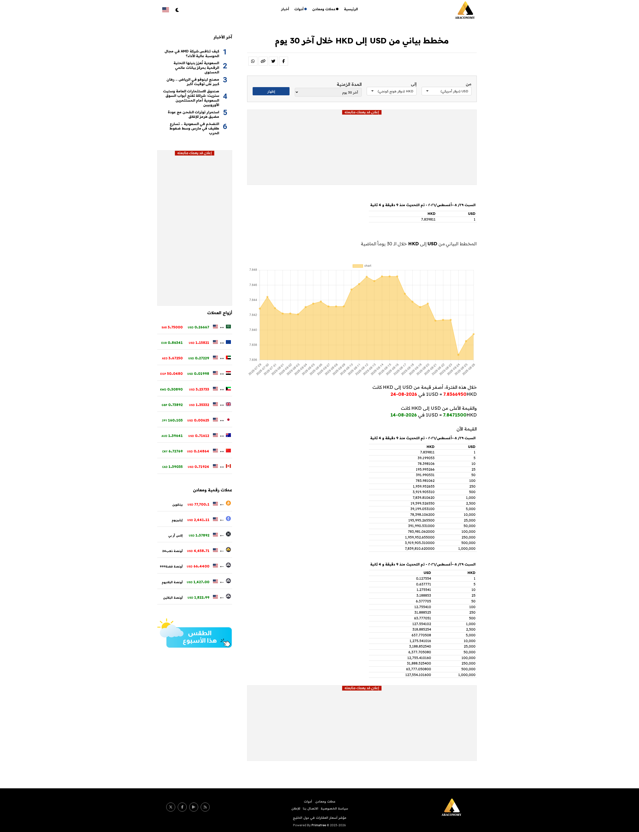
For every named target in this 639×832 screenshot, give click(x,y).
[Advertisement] (362, 150)
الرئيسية (351, 9)
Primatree (319, 825)
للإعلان (295, 808)
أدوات (299, 9)
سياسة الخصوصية (334, 808)
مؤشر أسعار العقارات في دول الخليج (319, 818)
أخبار (285, 9)
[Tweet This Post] (273, 61)
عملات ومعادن (323, 9)
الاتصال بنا (310, 808)
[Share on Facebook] (283, 61)
